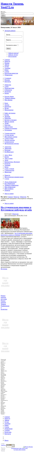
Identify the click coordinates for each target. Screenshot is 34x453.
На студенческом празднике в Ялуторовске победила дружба (16, 208)
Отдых (7, 422)
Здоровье (7, 423)
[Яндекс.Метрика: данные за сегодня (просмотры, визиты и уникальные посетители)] (28, 447)
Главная (10, 197)
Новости (16, 197)
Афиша (7, 420)
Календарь (8, 432)
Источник (4, 269)
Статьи (7, 427)
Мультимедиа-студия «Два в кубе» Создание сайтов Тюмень (19, 449)
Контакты (8, 434)
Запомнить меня (11, 45)
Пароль (8, 40)
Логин (8, 34)
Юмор (6, 425)
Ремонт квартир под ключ (4, 297)
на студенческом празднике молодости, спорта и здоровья (16, 234)
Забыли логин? (13, 55)
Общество (23, 197)
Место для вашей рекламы (5, 281)
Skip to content (9, 193)
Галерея (7, 430)
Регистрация (12, 56)
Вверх (6, 440)
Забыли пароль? (13, 53)
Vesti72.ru (3, 445)
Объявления (8, 428)
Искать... (3, 12)
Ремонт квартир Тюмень (3, 302)
